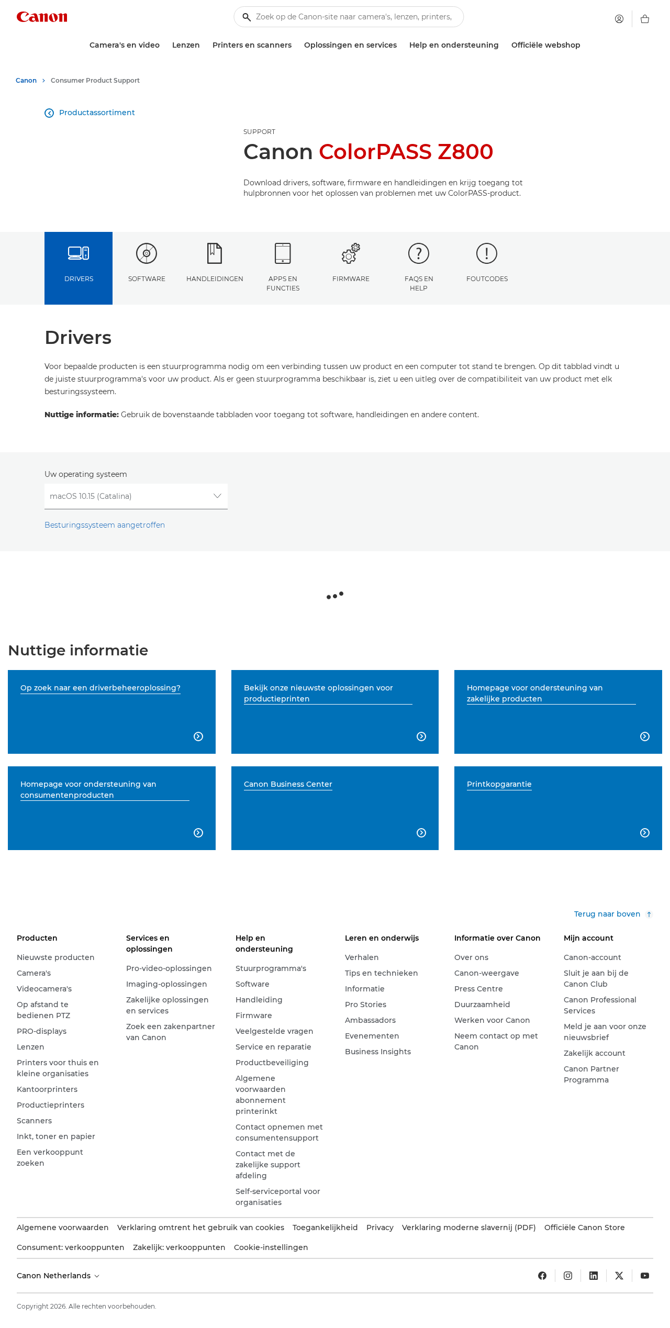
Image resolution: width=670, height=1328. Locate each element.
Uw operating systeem (85, 474)
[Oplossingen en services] (401, 45)
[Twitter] (619, 1275)
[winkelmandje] (644, 18)
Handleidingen (214, 279)
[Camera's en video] (164, 45)
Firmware (351, 279)
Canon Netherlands (55, 1275)
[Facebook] (542, 1275)
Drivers (78, 279)
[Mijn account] (619, 18)
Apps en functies (282, 283)
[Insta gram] (568, 1275)
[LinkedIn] (593, 1275)
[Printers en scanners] (296, 45)
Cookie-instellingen (271, 1247)
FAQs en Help (419, 283)
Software (146, 279)
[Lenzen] (204, 45)
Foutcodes (487, 279)
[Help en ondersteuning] (503, 45)
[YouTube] (645, 1275)
